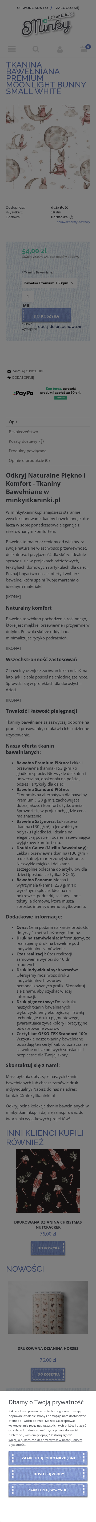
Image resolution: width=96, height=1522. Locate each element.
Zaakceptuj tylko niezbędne (49, 1458)
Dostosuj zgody (49, 1474)
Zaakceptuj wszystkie (48, 1489)
